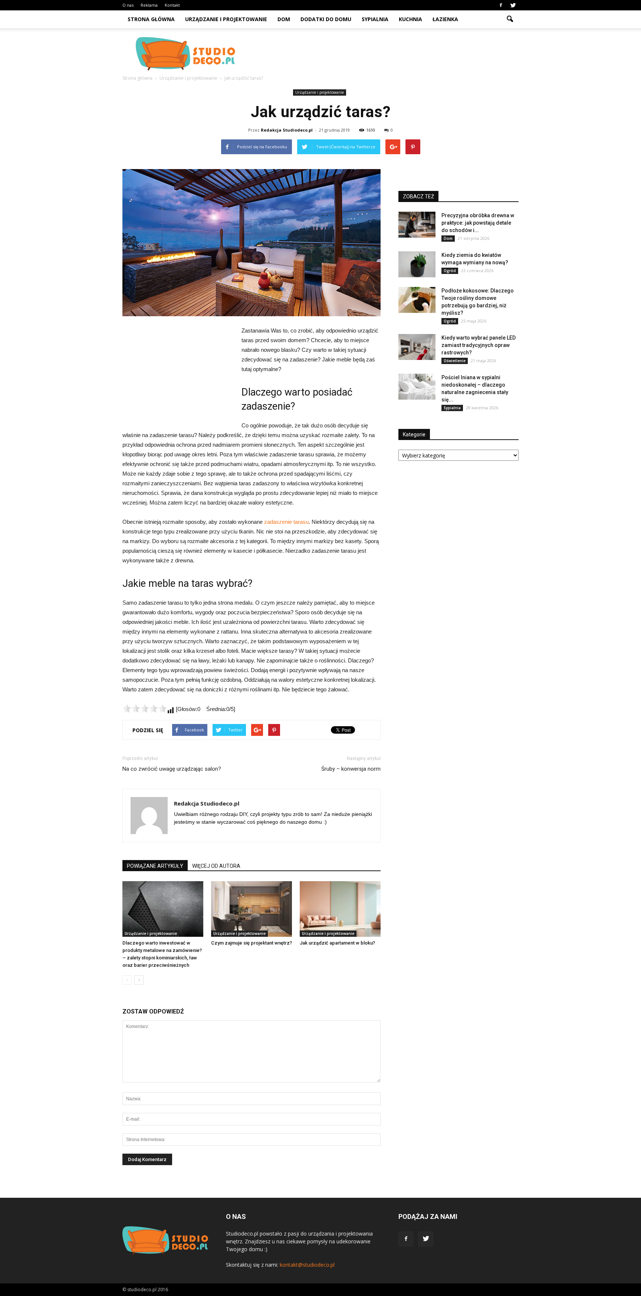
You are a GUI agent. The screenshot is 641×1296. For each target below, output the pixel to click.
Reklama (149, 5)
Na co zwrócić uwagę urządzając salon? (171, 769)
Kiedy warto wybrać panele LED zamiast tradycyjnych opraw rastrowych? (478, 345)
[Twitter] (513, 5)
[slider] (144, 708)
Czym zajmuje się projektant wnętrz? (251, 943)
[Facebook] (500, 5)
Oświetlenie (455, 360)
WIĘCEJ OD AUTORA (216, 866)
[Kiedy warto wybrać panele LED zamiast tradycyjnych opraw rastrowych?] (416, 347)
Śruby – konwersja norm (351, 769)
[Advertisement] (384, 53)
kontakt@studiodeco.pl (307, 1264)
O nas (128, 5)
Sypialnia (375, 19)
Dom (283, 19)
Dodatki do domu (325, 19)
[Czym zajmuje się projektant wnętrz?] (251, 909)
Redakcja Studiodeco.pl (287, 130)
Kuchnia (410, 19)
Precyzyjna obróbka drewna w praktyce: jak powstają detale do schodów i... (477, 222)
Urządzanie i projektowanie (226, 19)
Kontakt (172, 5)
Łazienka (445, 19)
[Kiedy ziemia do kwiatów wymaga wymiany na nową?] (416, 264)
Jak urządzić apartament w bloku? (337, 943)
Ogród (450, 270)
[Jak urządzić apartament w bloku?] (340, 909)
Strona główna (151, 19)
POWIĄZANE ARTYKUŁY (155, 866)
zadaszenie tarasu (286, 522)
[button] (510, 19)
